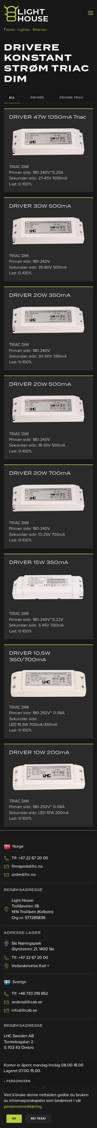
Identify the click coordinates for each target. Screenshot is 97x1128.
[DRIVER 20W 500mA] (48, 409)
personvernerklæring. (23, 1106)
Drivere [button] (37, 97)
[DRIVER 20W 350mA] (48, 320)
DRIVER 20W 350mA (40, 295)
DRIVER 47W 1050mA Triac (47, 117)
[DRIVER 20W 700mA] (48, 498)
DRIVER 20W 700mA (40, 473)
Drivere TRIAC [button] (71, 97)
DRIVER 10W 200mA (39, 752)
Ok (14, 1118)
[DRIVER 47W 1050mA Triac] (48, 142)
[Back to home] (26, 13)
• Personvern (17, 1081)
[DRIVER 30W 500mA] (48, 231)
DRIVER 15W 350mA (38, 562)
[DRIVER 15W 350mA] (48, 588)
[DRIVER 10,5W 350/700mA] (48, 683)
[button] (90, 13)
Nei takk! (38, 1118)
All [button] (12, 97)
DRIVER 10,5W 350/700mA (29, 657)
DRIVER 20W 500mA (40, 384)
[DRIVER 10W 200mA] (48, 777)
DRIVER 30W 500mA (40, 206)
